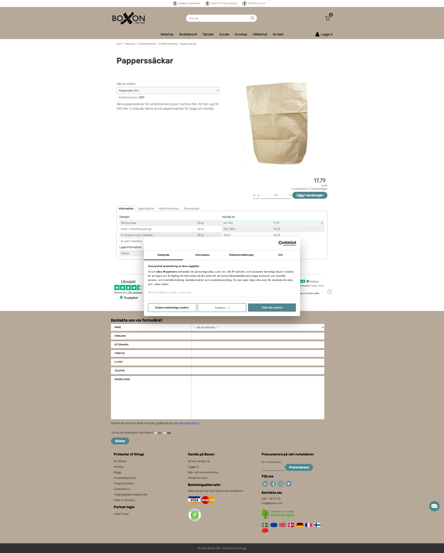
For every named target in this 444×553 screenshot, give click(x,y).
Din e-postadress (271, 462)
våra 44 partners (166, 271)
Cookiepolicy (122, 489)
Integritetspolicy (124, 483)
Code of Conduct (124, 500)
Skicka (120, 441)
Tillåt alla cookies (272, 307)
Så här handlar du (199, 461)
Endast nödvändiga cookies (172, 307)
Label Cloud (121, 514)
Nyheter (119, 466)
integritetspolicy (188, 423)
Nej (169, 432)
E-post (118, 362)
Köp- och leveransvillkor (203, 472)
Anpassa (220, 307)
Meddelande (122, 379)
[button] (327, 18)
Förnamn (120, 336)
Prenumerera (299, 467)
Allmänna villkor (198, 477)
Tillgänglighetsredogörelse (130, 494)
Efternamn (121, 344)
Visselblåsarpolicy (125, 477)
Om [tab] (280, 254)
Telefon (119, 370)
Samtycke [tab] (163, 254)
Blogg (117, 472)
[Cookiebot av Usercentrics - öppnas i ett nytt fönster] (281, 243)
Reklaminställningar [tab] (241, 254)
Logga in (193, 466)
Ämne (117, 327)
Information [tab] (202, 254)
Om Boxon (120, 461)
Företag (119, 353)
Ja (159, 432)
